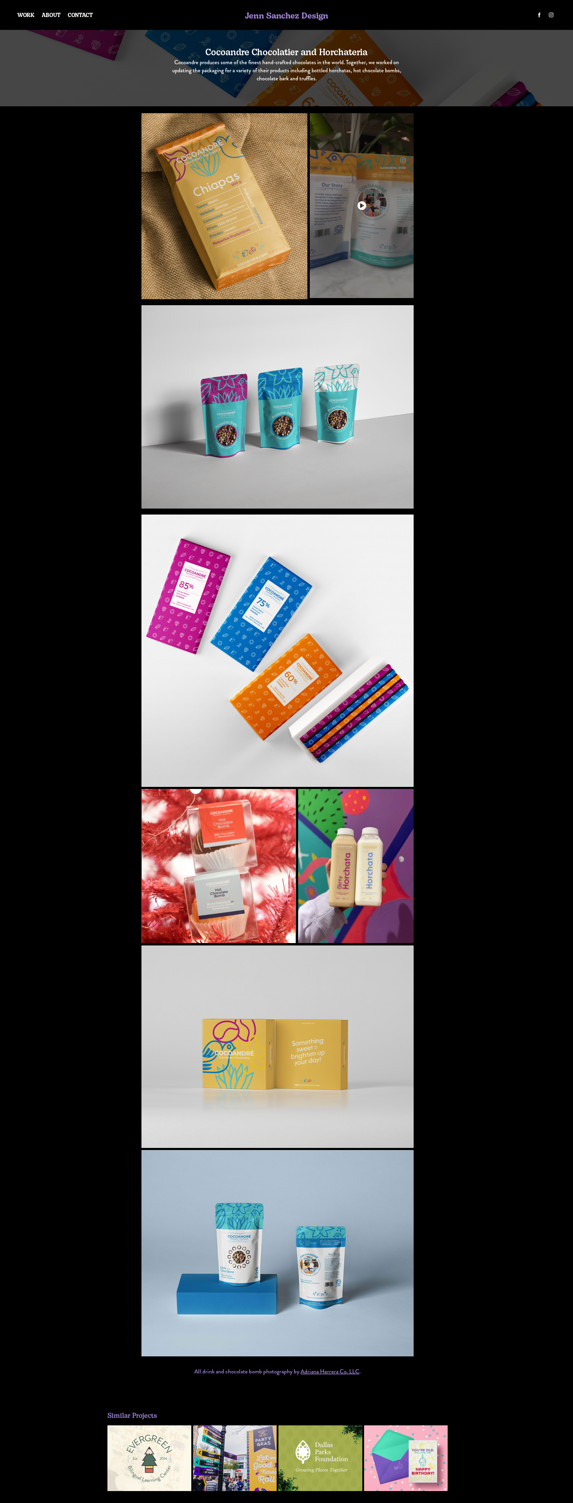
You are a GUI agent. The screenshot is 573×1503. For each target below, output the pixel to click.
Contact (80, 15)
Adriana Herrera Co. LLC (330, 1371)
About (51, 15)
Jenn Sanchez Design (286, 15)
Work (26, 15)
